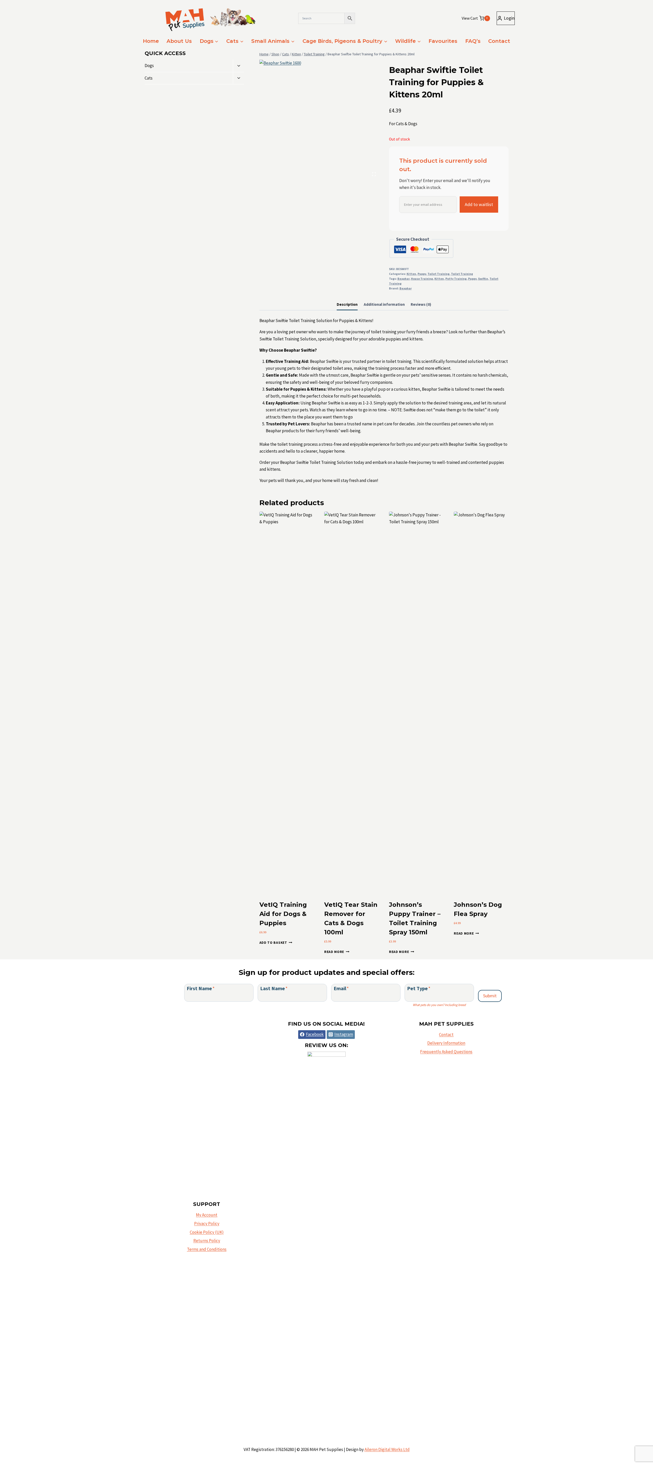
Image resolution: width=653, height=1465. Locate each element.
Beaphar (403, 279)
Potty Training (456, 279)
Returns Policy (206, 1240)
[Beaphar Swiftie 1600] (319, 119)
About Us (179, 41)
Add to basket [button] (273, 942)
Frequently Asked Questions (446, 1051)
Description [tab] (347, 304)
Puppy (422, 274)
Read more (334, 952)
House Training (422, 279)
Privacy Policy (206, 1223)
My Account (206, 1215)
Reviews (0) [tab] (421, 304)
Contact (499, 41)
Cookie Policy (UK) (207, 1232)
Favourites (443, 41)
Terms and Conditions (207, 1249)
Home (151, 41)
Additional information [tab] (384, 304)
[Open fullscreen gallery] (374, 174)
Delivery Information (446, 1043)
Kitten (411, 274)
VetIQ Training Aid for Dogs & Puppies (283, 914)
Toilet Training (438, 274)
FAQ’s (473, 41)
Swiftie (483, 279)
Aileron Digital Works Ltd (387, 1449)
